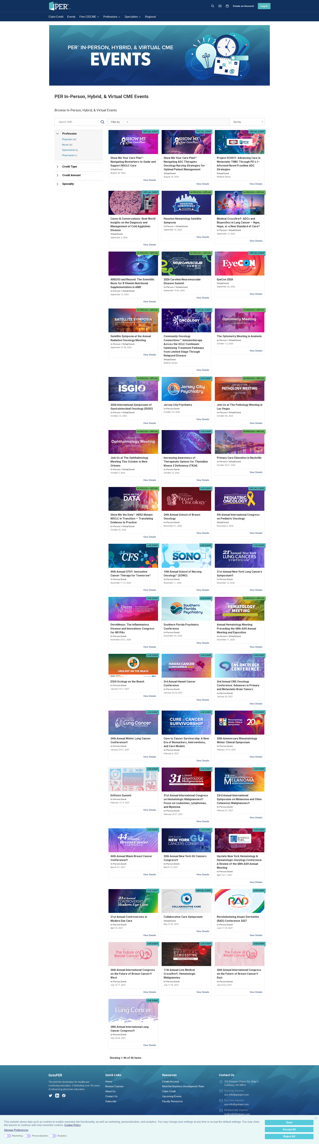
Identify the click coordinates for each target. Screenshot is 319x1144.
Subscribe (110, 1101)
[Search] (212, 6)
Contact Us (111, 1096)
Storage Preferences (16, 1130)
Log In (264, 6)
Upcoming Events (172, 1096)
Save (289, 1122)
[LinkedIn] (57, 1096)
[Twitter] (51, 1096)
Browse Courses (114, 1086)
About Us (110, 1091)
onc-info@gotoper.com (236, 1094)
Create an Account (243, 6)
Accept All (289, 1129)
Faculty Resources (172, 1101)
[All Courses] (220, 6)
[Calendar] (227, 6)
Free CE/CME (87, 16)
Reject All (289, 1136)
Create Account (170, 1081)
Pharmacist (69, 155)
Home (108, 1081)
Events (71, 16)
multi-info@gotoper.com (237, 1114)
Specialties (131, 16)
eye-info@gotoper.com (236, 1104)
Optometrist (70, 150)
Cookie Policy (72, 1125)
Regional (150, 16)
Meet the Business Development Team (183, 1086)
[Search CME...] (102, 122)
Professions (110, 16)
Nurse (67, 144)
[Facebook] (64, 1096)
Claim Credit (56, 16)
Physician (69, 139)
